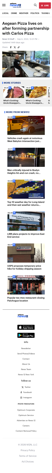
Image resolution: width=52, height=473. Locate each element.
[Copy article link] (18, 47)
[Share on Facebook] (11, 47)
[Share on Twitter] (15, 47)
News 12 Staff (8, 39)
